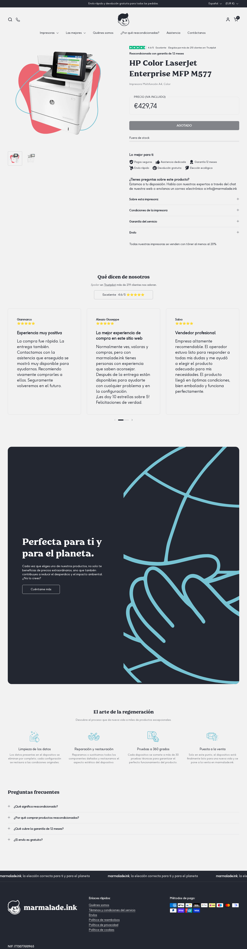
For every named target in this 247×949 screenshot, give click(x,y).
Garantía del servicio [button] (143, 221)
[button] (10, 19)
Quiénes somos (99, 905)
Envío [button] (132, 232)
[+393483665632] (18, 19)
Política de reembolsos (104, 920)
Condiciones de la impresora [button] (148, 210)
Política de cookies (101, 929)
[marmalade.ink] (123, 19)
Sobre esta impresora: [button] (144, 199)
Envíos (93, 915)
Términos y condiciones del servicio (112, 910)
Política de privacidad (103, 925)
